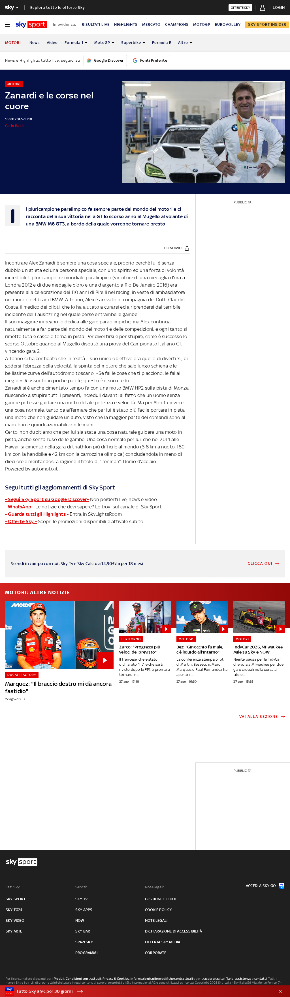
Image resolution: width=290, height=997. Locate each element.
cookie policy (158, 910)
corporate (155, 953)
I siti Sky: (13, 887)
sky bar (82, 931)
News (34, 42)
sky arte (14, 931)
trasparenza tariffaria (217, 979)
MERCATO (151, 24)
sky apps (84, 910)
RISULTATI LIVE (96, 24)
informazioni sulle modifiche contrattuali (162, 979)
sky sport (15, 899)
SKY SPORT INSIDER (267, 24)
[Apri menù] (7, 24)
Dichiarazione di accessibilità (173, 931)
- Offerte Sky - (21, 521)
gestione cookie (161, 899)
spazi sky (84, 942)
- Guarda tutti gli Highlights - (37, 514)
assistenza (243, 979)
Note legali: (154, 887)
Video (52, 42)
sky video (15, 920)
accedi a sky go (261, 886)
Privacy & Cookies (116, 979)
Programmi (86, 953)
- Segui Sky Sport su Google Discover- (47, 499)
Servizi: (81, 887)
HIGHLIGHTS (126, 24)
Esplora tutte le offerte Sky (57, 7)
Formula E (161, 42)
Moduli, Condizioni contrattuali (77, 979)
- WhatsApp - (19, 507)
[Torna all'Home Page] (31, 24)
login (279, 7)
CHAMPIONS (177, 24)
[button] (136, 991)
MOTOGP (201, 24)
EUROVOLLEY (228, 24)
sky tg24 (14, 910)
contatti (260, 979)
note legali (156, 920)
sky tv (81, 899)
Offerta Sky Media (162, 942)
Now (79, 920)
